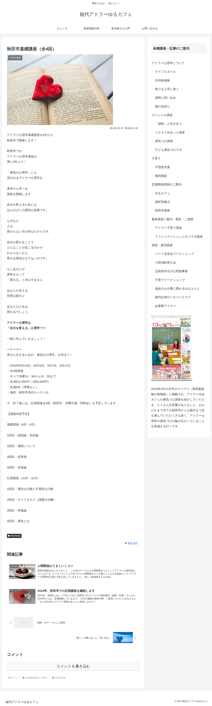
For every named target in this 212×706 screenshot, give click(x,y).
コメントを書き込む (73, 666)
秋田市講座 (16, 536)
